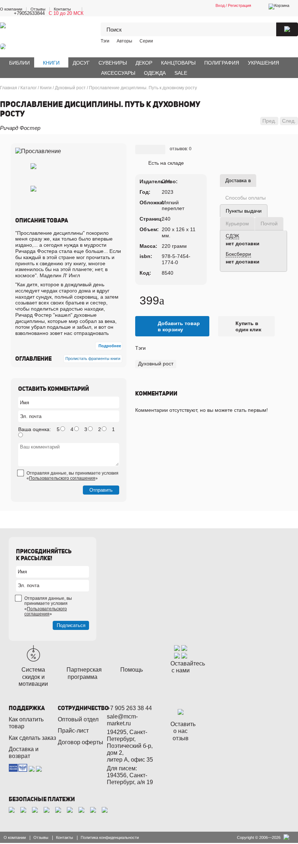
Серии (146, 41)
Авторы (124, 41)
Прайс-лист (73, 731)
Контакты (62, 9)
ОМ (166, 181)
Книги (51, 63)
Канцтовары (178, 63)
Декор (144, 63)
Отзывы (38, 9)
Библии (19, 63)
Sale (180, 73)
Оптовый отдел (78, 719)
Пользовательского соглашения (62, 478)
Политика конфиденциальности (110, 837)
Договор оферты (80, 742)
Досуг (81, 63)
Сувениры (112, 63)
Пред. (269, 121)
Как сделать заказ (32, 738)
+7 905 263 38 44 (129, 708)
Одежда (155, 73)
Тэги (105, 41)
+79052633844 (29, 13)
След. (289, 121)
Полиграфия (221, 63)
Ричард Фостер (20, 128)
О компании (11, 9)
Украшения (263, 63)
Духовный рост (155, 363)
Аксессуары (118, 73)
